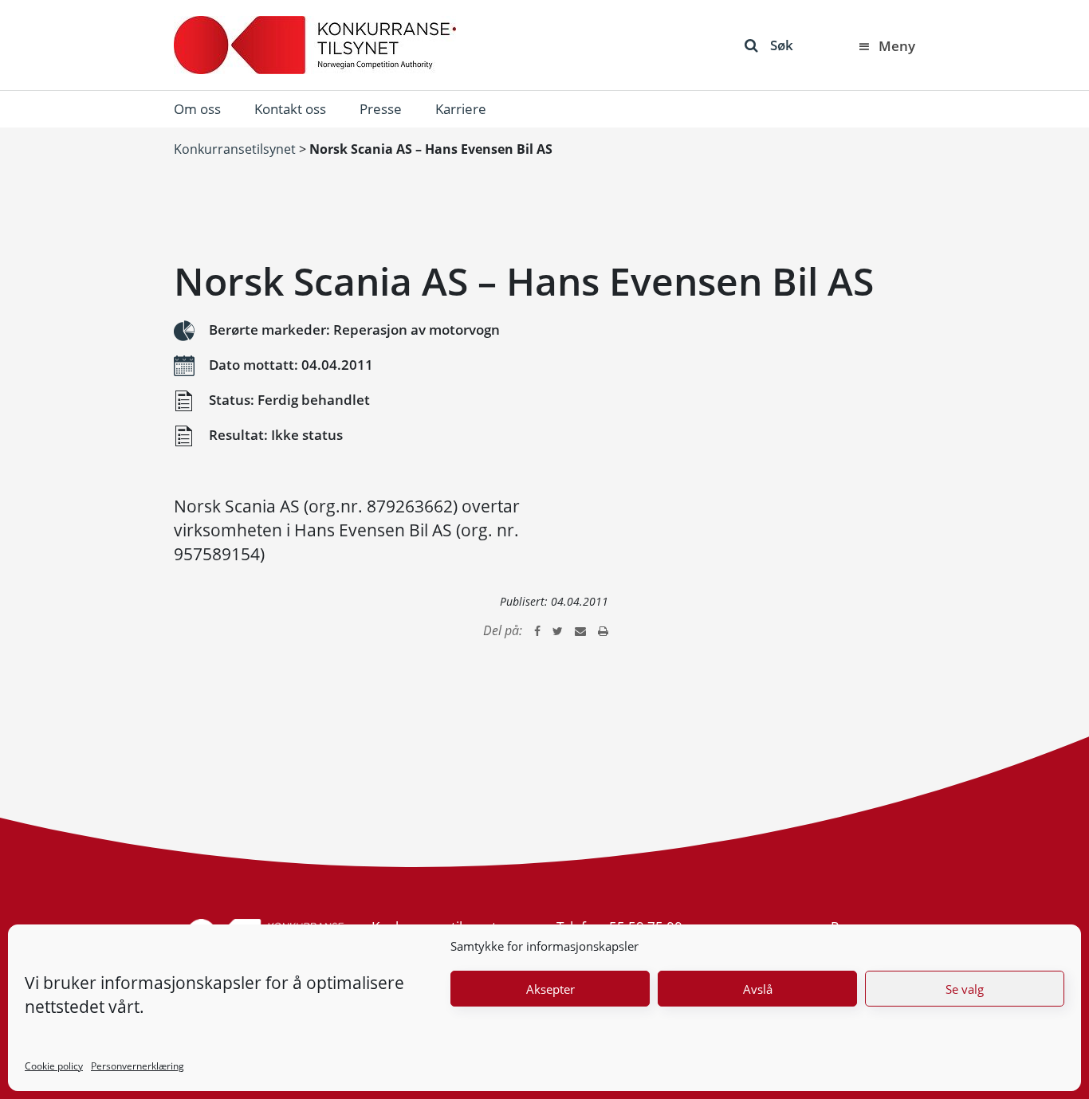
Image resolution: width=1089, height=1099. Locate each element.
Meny (897, 46)
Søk (781, 45)
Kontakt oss (290, 109)
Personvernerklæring (137, 1066)
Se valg (965, 989)
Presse (381, 109)
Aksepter (550, 989)
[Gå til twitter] (557, 630)
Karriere (460, 109)
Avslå (758, 989)
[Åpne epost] (580, 630)
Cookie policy (54, 1066)
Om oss (197, 109)
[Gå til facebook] (537, 630)
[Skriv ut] (603, 630)
